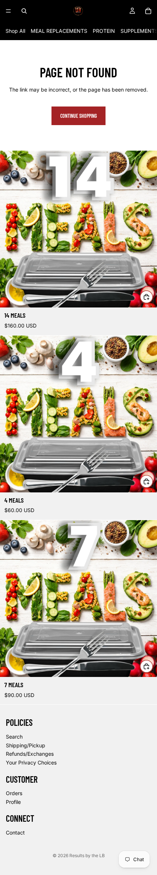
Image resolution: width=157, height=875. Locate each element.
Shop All (15, 31)
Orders (14, 793)
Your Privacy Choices (31, 762)
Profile (13, 802)
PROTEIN (104, 31)
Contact (15, 832)
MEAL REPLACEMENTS (59, 31)
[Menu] (8, 11)
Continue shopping (78, 116)
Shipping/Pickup (25, 745)
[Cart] (148, 11)
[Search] (24, 11)
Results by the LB (87, 855)
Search (14, 736)
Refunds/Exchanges (30, 754)
